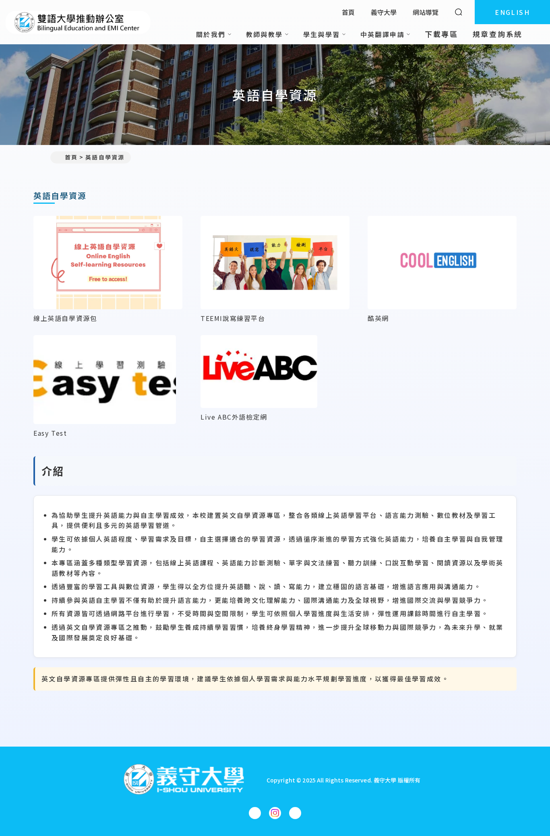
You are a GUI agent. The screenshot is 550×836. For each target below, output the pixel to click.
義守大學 (384, 12)
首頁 (348, 12)
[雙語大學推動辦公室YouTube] (295, 813)
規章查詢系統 (498, 34)
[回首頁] (78, 22)
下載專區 (441, 34)
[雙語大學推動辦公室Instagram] (275, 813)
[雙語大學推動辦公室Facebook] (255, 813)
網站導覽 (425, 12)
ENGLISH (512, 12)
